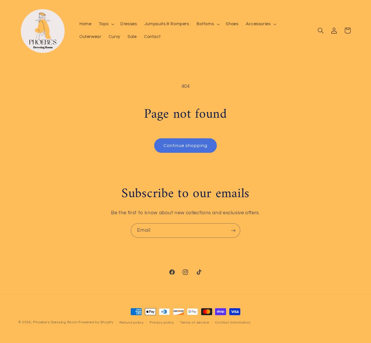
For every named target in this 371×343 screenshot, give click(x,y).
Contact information (232, 322)
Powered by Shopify (95, 322)
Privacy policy (162, 322)
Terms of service (194, 322)
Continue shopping (185, 145)
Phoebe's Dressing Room (55, 322)
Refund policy (131, 322)
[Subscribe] (233, 230)
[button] (106, 24)
